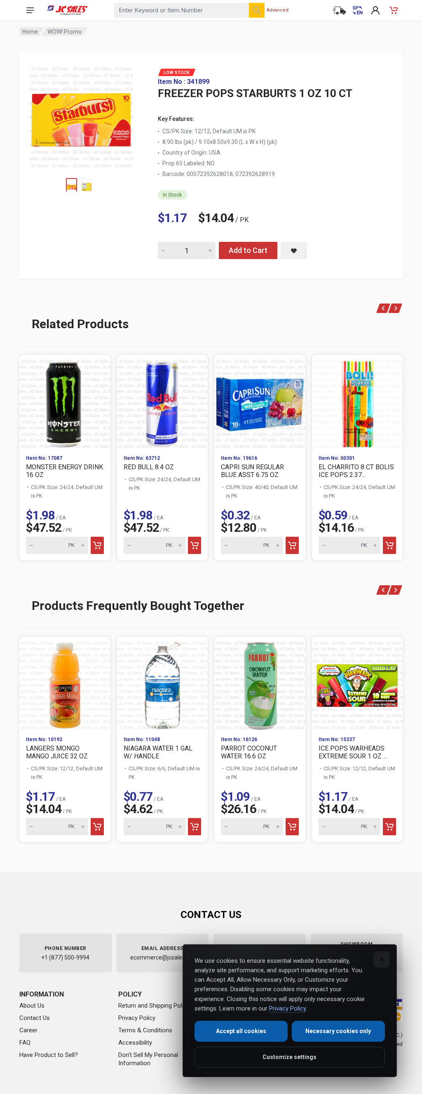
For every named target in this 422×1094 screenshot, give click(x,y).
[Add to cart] (97, 545)
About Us (32, 1005)
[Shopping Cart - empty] (393, 10)
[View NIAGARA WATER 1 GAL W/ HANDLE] (162, 683)
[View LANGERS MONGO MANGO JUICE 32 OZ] (64, 683)
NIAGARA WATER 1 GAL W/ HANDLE (158, 752)
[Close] (381, 959)
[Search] (257, 10)
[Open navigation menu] (30, 10)
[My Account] (375, 10)
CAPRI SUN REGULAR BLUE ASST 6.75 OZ (252, 471)
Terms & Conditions (145, 1030)
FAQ (24, 1042)
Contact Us (34, 1018)
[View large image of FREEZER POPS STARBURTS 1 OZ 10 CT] (81, 115)
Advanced (277, 10)
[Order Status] (339, 10)
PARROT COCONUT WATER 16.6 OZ (249, 752)
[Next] (395, 308)
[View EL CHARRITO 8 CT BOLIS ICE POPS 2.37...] (357, 401)
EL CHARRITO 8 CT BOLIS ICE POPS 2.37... (356, 471)
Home (30, 31)
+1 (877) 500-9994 (65, 957)
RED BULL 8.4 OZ (149, 467)
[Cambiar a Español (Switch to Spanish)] (357, 10)
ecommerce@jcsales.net (162, 957)
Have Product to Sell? (48, 1055)
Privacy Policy (136, 1018)
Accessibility (135, 1042)
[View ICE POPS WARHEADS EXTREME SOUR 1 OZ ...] (357, 683)
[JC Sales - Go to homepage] (67, 10)
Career (28, 1030)
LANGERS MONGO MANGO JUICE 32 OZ (57, 752)
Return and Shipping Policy (154, 1005)
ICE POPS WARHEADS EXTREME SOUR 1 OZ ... (353, 752)
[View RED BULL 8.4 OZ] (162, 401)
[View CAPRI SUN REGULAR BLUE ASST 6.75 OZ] (259, 401)
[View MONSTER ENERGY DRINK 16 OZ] (64, 401)
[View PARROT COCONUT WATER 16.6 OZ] (259, 683)
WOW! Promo (64, 31)
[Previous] (383, 308)
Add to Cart (248, 250)
